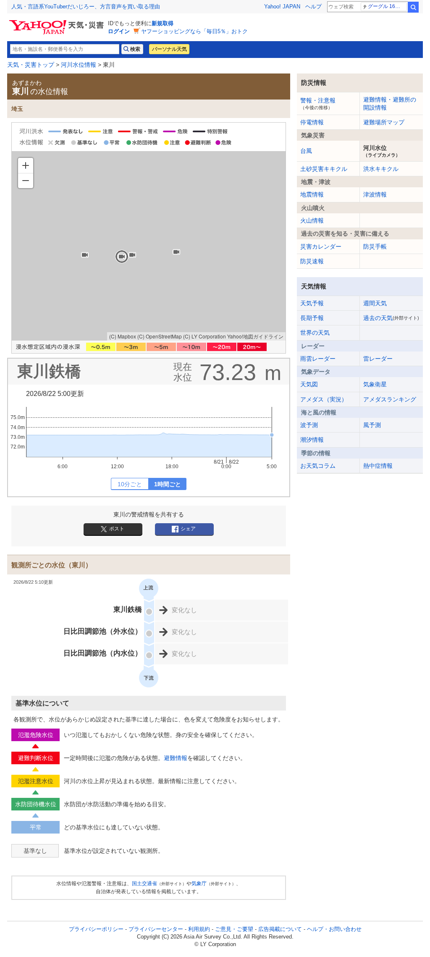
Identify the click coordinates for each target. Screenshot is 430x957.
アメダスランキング (389, 399)
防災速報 (312, 261)
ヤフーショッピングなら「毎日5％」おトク (194, 31)
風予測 (372, 425)
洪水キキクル (381, 168)
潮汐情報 (312, 439)
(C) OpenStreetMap (159, 336)
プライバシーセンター (155, 929)
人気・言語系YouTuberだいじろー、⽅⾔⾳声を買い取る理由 (85, 6)
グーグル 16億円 (386, 6)
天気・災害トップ (30, 64)
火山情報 (312, 220)
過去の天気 (391, 318)
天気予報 (312, 303)
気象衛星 (375, 384)
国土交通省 (144, 883)
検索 (413, 7)
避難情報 (175, 758)
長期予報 (312, 318)
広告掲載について (280, 929)
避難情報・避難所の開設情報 (389, 103)
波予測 (309, 425)
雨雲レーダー (318, 358)
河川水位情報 (78, 64)
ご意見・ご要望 (234, 929)
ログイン (119, 31)
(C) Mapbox (122, 336)
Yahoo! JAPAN (282, 6)
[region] (149, 246)
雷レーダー (378, 358)
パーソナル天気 (169, 49)
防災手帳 (375, 246)
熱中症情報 (378, 465)
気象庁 (199, 883)
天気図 (309, 384)
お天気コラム (318, 465)
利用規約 (199, 929)
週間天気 (375, 303)
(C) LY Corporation (204, 336)
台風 (306, 150)
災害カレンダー (320, 246)
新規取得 (162, 23)
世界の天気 (315, 332)
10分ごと (130, 484)
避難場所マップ (383, 122)
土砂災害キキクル (323, 168)
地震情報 (312, 194)
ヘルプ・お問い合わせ (334, 929)
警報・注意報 (318, 103)
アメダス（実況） (323, 399)
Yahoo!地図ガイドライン (255, 336)
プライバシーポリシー (96, 929)
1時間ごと (167, 484)
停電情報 (312, 122)
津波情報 (375, 194)
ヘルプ (313, 6)
